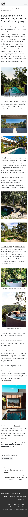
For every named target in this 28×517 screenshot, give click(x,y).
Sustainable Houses (14, 288)
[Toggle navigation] (25, 3)
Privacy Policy (13, 506)
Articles (7, 9)
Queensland (5, 381)
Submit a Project (16, 504)
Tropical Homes (21, 96)
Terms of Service (22, 506)
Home (2, 9)
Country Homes (8, 96)
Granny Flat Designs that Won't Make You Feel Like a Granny (13, 470)
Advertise (6, 506)
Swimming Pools (15, 9)
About (9, 504)
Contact (24, 504)
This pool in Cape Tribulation (10, 101)
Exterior (21, 420)
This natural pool (6, 247)
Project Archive (22, 499)
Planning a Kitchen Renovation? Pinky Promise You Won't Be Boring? (14, 477)
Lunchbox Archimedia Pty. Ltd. (12, 493)
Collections (12, 496)
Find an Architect (21, 496)
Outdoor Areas (9, 420)
